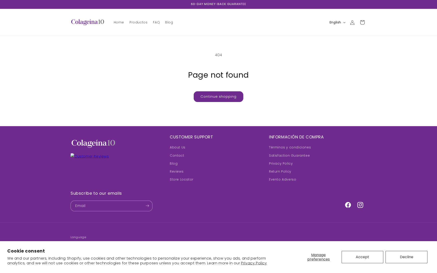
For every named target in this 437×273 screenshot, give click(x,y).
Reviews (176, 171)
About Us (177, 147)
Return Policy (280, 171)
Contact (177, 155)
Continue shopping (218, 96)
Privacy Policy (254, 263)
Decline (406, 257)
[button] (362, 22)
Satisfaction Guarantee (289, 155)
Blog (174, 163)
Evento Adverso (282, 179)
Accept (362, 257)
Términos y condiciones (290, 147)
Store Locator (181, 179)
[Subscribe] (147, 205)
